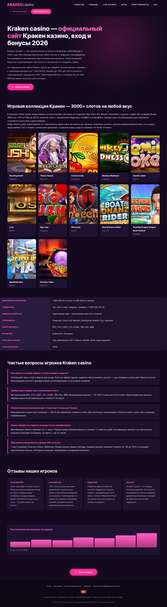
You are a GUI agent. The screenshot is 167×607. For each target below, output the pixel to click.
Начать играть (85, 572)
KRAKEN (20, 4)
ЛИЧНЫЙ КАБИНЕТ (19, 11)
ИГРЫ (124, 5)
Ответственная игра (72, 586)
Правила (87, 586)
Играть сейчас (22, 87)
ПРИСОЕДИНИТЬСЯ (41, 11)
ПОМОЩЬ (93, 5)
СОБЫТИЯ (79, 5)
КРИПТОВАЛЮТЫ (140, 5)
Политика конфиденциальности (106, 586)
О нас (49, 586)
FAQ (155, 5)
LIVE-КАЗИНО (110, 5)
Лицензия (58, 586)
